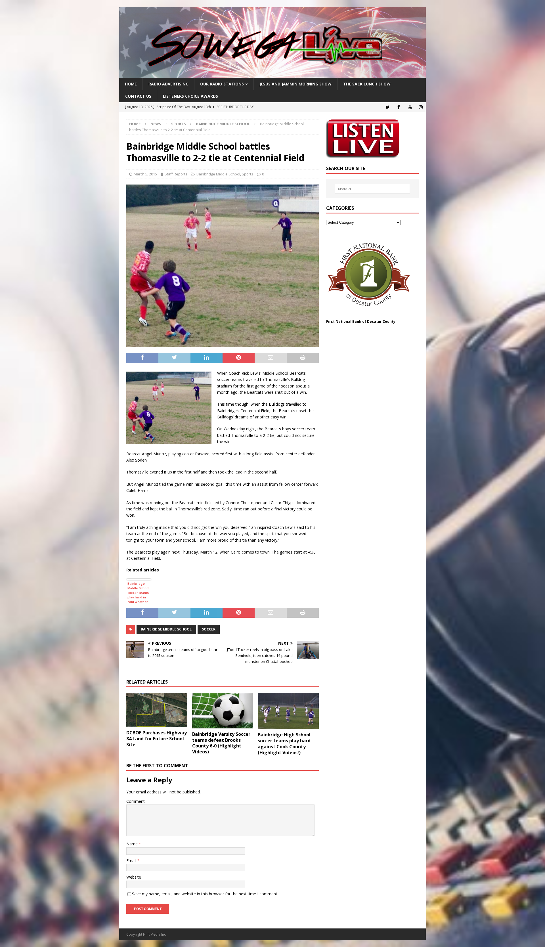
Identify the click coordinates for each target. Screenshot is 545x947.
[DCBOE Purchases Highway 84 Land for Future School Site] (156, 710)
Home (131, 84)
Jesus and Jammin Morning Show (295, 84)
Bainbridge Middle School (218, 174)
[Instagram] (421, 107)
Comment (135, 801)
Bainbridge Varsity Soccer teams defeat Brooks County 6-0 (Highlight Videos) (221, 743)
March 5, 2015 (145, 174)
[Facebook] (399, 107)
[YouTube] (410, 107)
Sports (178, 123)
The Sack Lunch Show (367, 84)
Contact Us (138, 96)
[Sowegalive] (272, 74)
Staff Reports (176, 174)
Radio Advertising (168, 84)
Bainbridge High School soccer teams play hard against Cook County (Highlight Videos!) (284, 743)
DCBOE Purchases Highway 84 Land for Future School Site (156, 739)
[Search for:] (372, 189)
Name (132, 844)
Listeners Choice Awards (190, 96)
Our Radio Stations (222, 84)
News (155, 123)
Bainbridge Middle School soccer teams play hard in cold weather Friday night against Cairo (138, 593)
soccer (208, 629)
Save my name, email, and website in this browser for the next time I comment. (205, 893)
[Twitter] (388, 107)
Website (133, 877)
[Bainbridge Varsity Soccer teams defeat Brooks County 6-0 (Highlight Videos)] (222, 710)
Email (131, 860)
